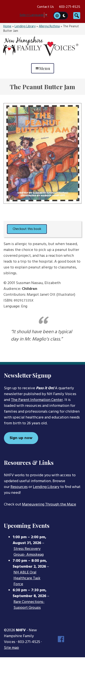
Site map (11, 648)
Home (7, 26)
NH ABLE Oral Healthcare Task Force (27, 578)
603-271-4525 (69, 7)
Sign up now (21, 438)
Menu (44, 68)
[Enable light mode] (57, 15)
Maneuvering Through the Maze (49, 504)
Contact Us (45, 7)
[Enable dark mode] (64, 15)
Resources (19, 487)
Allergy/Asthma (49, 26)
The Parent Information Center (37, 400)
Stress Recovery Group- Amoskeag (29, 552)
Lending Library (25, 26)
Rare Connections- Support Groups (29, 605)
